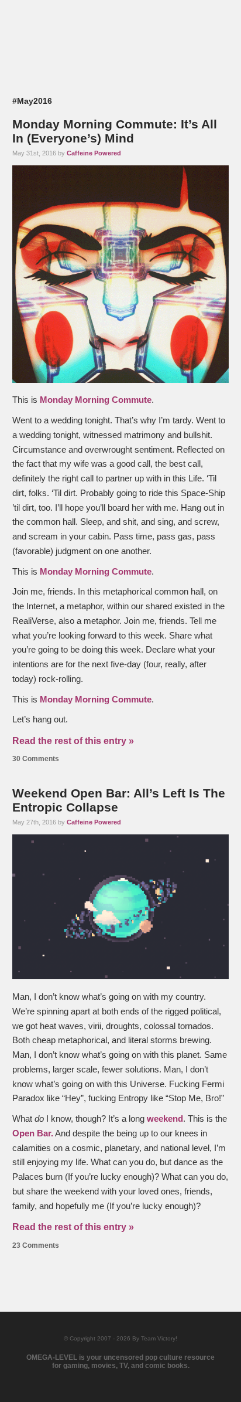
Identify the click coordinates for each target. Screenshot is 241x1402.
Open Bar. (32, 1133)
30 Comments (35, 759)
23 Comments (35, 1245)
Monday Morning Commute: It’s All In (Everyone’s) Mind (114, 131)
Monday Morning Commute (96, 400)
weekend (165, 1118)
